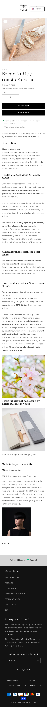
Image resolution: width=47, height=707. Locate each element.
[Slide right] (28, 65)
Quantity (5, 92)
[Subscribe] (37, 660)
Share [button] (6, 543)
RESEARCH (9, 583)
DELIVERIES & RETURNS (15, 594)
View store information (14, 127)
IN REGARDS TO (12, 577)
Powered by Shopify (29, 702)
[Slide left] (18, 65)
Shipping (15, 88)
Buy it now (23, 113)
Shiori (19, 702)
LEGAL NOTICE (11, 588)
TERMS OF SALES (12, 599)
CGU (7, 610)
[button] (4, 7)
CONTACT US (10, 605)
